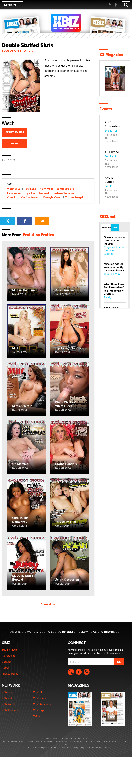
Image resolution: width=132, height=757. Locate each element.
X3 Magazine (111, 54)
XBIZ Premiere (10, 710)
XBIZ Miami (40, 698)
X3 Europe (112, 152)
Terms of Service (96, 747)
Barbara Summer (63, 193)
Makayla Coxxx (52, 197)
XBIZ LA (38, 692)
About (5, 668)
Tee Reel (43, 193)
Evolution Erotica (17, 50)
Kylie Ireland (14, 193)
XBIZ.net (107, 216)
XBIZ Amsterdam (112, 124)
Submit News (10, 650)
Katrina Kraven (30, 197)
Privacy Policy (10, 674)
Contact (6, 662)
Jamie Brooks (65, 189)
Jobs (114, 227)
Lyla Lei (30, 193)
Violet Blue (14, 189)
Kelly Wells (46, 189)
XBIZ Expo (39, 710)
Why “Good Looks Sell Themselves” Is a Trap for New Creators (114, 289)
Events (105, 109)
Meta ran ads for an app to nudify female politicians (114, 267)
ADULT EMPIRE (14, 132)
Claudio (12, 197)
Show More (48, 604)
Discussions (106, 227)
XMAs (36, 716)
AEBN (14, 143)
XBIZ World (8, 704)
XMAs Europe (109, 179)
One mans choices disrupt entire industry (114, 240)
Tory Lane (30, 189)
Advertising (8, 656)
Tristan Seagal (74, 197)
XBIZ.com (7, 692)
